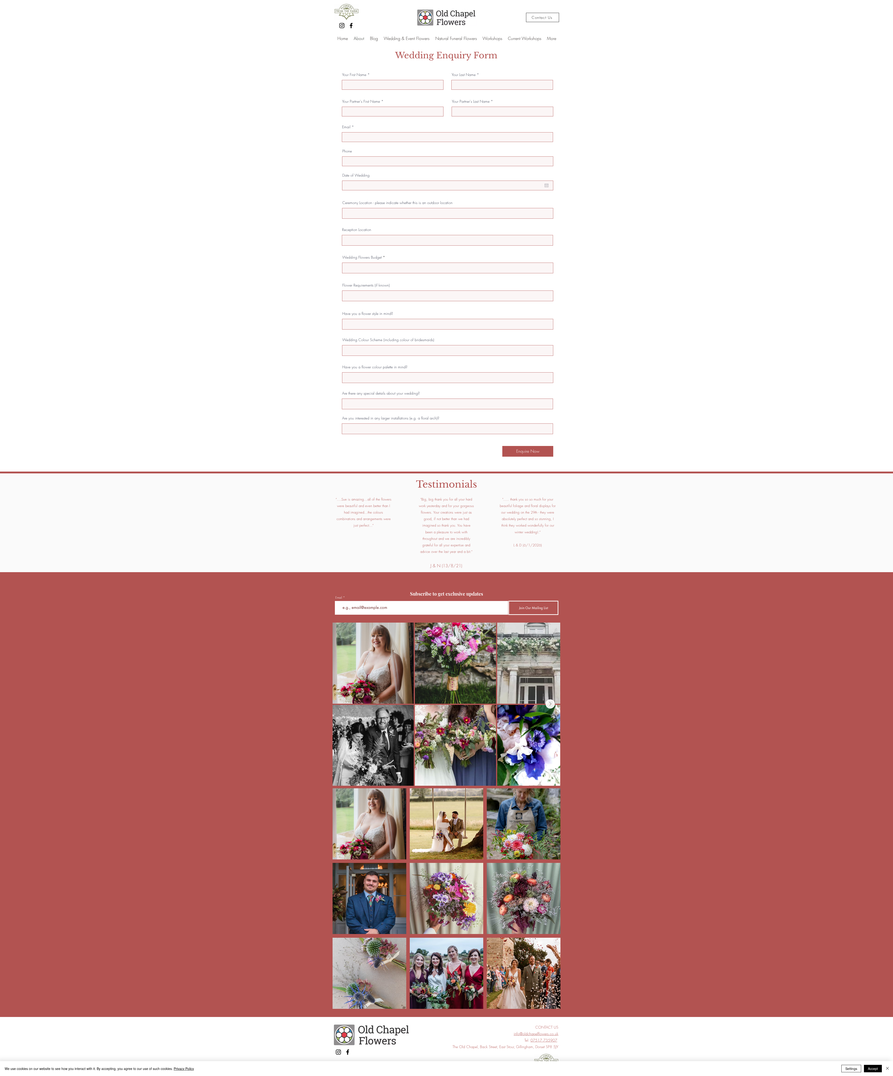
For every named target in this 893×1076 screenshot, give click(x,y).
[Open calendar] (546, 185)
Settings (851, 1068)
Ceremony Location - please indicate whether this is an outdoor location (397, 203)
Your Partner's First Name (361, 101)
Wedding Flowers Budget (362, 257)
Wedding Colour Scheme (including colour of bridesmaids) (388, 340)
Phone (347, 151)
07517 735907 (543, 1040)
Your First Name (354, 74)
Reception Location (356, 229)
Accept (873, 1068)
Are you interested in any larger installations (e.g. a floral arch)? (390, 418)
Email (346, 127)
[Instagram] (341, 25)
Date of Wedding (356, 175)
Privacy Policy (184, 1068)
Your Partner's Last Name (471, 101)
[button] (369, 823)
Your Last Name (464, 74)
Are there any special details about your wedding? (381, 393)
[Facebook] (351, 25)
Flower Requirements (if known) (366, 285)
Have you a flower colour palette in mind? (374, 367)
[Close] (887, 1068)
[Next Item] (550, 704)
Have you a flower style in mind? (367, 313)
